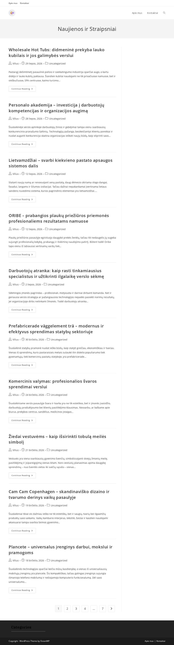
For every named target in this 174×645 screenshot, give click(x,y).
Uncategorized (57, 63)
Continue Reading (24, 89)
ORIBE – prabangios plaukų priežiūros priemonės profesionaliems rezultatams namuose (59, 218)
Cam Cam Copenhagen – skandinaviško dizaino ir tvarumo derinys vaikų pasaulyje (59, 494)
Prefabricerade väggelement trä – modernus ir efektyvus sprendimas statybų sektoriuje (56, 328)
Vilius (16, 63)
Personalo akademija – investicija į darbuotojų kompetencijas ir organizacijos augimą (56, 107)
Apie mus (13, 3)
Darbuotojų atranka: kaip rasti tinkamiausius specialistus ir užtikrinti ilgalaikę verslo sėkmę (56, 273)
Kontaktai (24, 3)
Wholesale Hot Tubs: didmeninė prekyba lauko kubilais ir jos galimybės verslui (57, 52)
